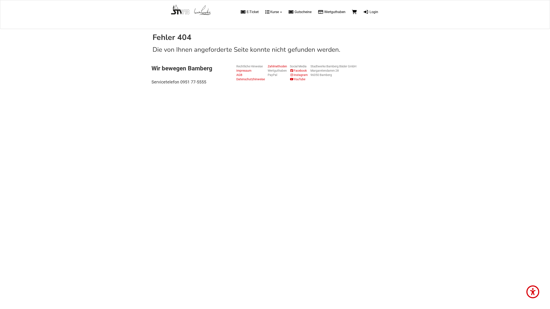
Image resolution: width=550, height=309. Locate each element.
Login (373, 12)
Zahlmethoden (277, 66)
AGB (239, 75)
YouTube (299, 79)
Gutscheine (303, 12)
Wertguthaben (334, 12)
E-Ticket (252, 12)
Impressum (243, 70)
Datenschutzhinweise (250, 79)
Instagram (301, 75)
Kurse (274, 12)
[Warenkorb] (354, 12)
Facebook (300, 70)
